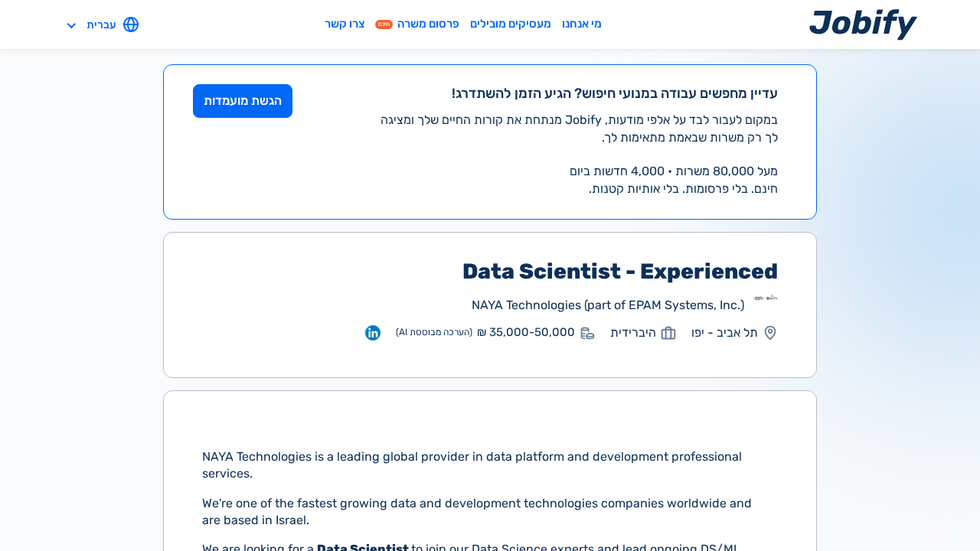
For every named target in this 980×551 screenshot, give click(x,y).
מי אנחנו (582, 24)
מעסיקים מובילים (510, 24)
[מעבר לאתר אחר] (765, 305)
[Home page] (863, 24)
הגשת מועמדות (243, 100)
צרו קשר (344, 24)
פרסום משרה (418, 24)
